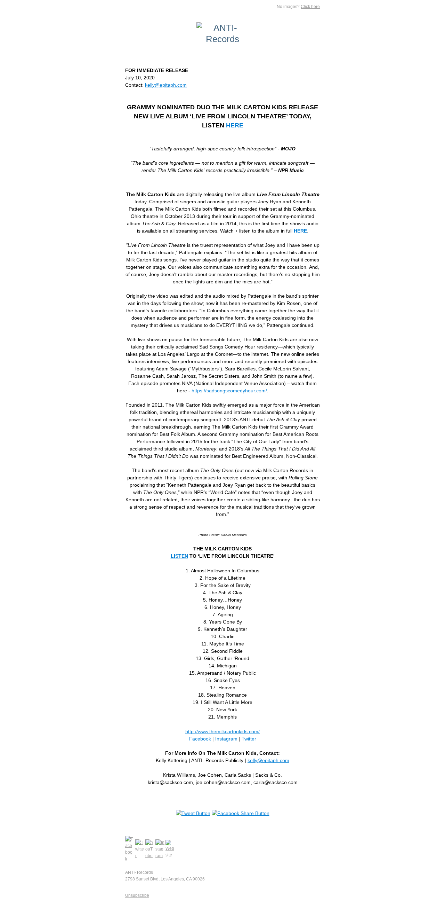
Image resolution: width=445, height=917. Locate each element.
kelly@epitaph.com (166, 85)
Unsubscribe (137, 895)
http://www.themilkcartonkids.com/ (222, 731)
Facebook (200, 739)
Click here (310, 6)
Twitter (249, 739)
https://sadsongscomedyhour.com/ (229, 390)
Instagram (226, 739)
